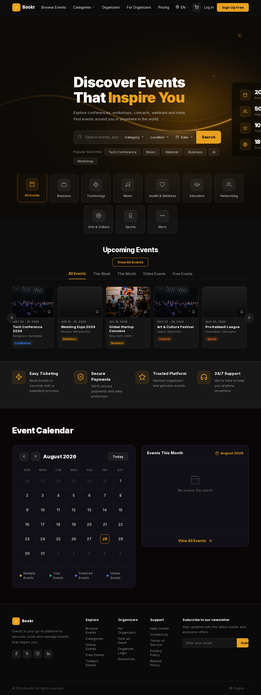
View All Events (130, 262)
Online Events (154, 274)
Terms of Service (157, 643)
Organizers (111, 7)
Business (195, 152)
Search (208, 137)
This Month (127, 274)
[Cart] (196, 7)
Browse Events (54, 7)
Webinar (172, 152)
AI (213, 152)
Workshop (85, 161)
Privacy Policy (156, 653)
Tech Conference (122, 152)
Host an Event (124, 640)
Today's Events (92, 663)
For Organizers (139, 7)
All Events (77, 274)
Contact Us (159, 634)
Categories (82, 7)
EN (183, 7)
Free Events (182, 274)
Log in (209, 7)
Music (151, 152)
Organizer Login (126, 651)
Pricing (163, 7)
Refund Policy (156, 663)
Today (118, 457)
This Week (101, 274)
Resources (126, 659)
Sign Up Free (233, 7)
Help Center (159, 628)
